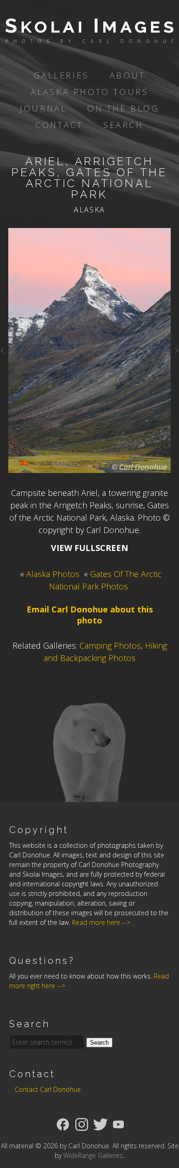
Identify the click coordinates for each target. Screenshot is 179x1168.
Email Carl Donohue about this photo (90, 615)
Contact (59, 124)
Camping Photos (110, 645)
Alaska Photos (52, 573)
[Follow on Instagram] (82, 1123)
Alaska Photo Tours (90, 91)
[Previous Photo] (4, 354)
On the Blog (123, 108)
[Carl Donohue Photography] (89, 36)
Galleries (61, 75)
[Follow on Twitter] (100, 1123)
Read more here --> (101, 922)
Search (123, 124)
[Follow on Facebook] (63, 1123)
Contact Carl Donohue (48, 1089)
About (127, 75)
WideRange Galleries (93, 1155)
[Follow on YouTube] (118, 1123)
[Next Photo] (175, 354)
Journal (43, 108)
